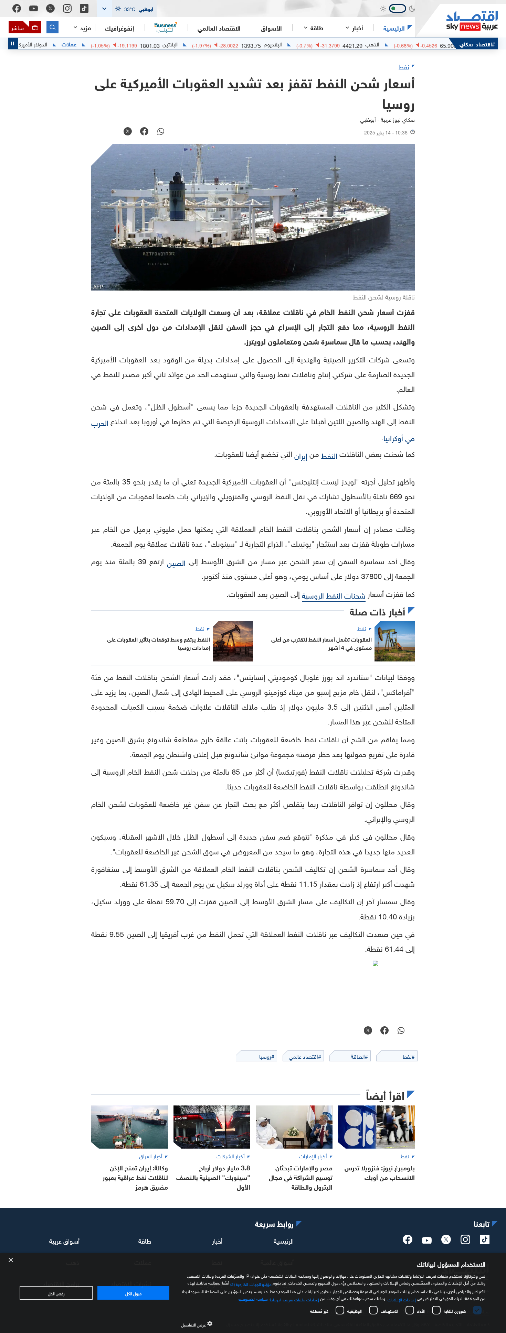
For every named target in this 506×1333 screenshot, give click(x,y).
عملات (102, 44)
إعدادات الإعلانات (402, 1299)
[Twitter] (50, 8)
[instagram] (465, 1241)
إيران (300, 455)
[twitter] (446, 1241)
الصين (176, 562)
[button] (127, 8)
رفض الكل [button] (56, 1292)
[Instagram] (67, 8)
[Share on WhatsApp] (160, 132)
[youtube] (427, 1241)
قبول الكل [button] (133, 1292)
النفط (329, 455)
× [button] (11, 1260)
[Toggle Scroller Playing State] (13, 43)
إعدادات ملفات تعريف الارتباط (294, 1299)
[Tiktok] (84, 8)
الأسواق (271, 27)
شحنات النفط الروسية (334, 594)
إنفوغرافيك (119, 27)
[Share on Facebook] (144, 132)
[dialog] (253, 1293)
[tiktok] (484, 1241)
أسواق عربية (64, 1240)
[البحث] (52, 27)
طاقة (144, 1240)
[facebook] (407, 1241)
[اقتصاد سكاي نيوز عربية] (456, 20)
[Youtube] (33, 8)
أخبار (217, 1240)
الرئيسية (394, 27)
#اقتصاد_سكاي (477, 43)
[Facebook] (16, 8)
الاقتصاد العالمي (219, 27)
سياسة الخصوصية (253, 1298)
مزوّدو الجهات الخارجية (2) (251, 1283)
